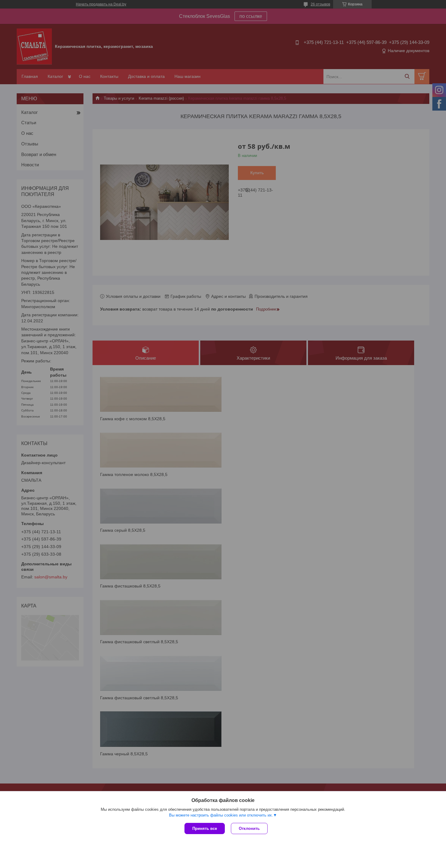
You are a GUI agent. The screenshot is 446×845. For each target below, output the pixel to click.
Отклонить (249, 828)
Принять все (204, 828)
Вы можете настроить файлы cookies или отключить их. (221, 815)
